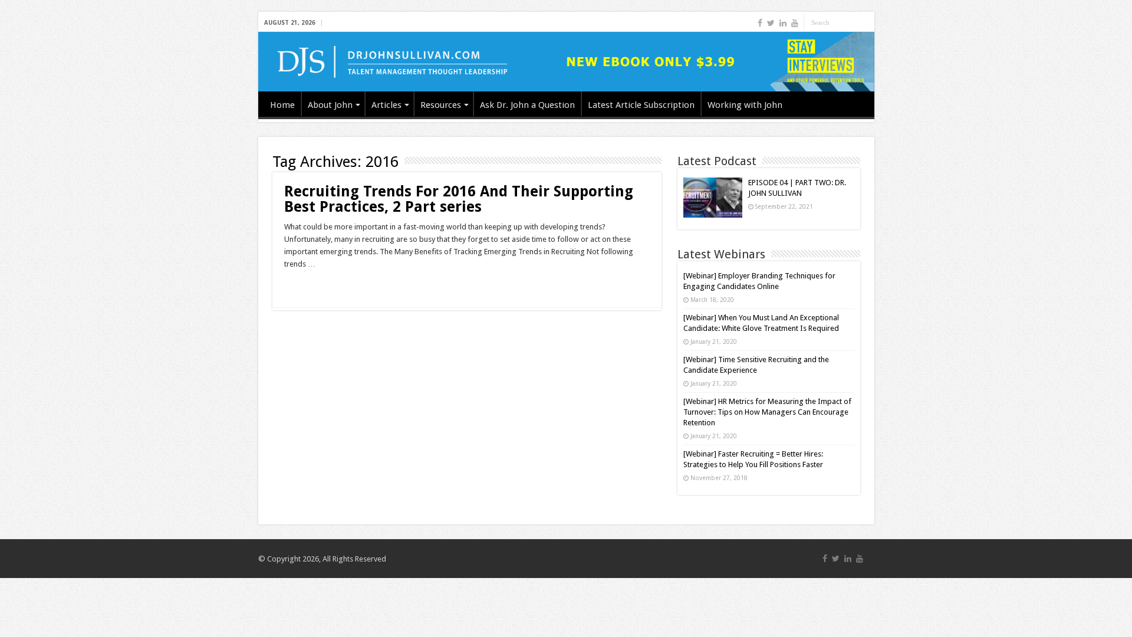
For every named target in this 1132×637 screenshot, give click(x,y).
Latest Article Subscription (641, 105)
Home (282, 105)
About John (330, 105)
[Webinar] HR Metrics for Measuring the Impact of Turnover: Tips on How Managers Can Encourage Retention (767, 412)
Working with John (745, 105)
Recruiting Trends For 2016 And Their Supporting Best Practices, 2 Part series (458, 199)
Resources (440, 105)
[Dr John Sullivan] (566, 61)
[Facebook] (760, 23)
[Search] (865, 22)
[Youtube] (794, 23)
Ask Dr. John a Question (527, 105)
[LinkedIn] (783, 23)
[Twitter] (771, 23)
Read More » (309, 285)
